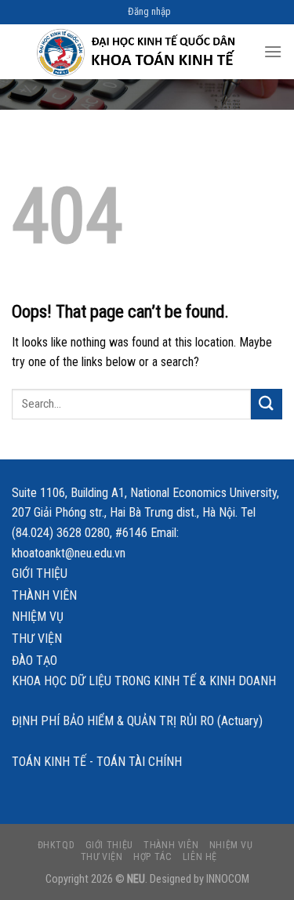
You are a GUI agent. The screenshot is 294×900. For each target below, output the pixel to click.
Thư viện (37, 638)
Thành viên (44, 595)
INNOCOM (227, 879)
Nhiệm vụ (38, 616)
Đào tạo (34, 660)
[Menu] (272, 51)
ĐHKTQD (56, 845)
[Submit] (266, 404)
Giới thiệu (39, 573)
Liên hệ (200, 856)
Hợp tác (152, 856)
